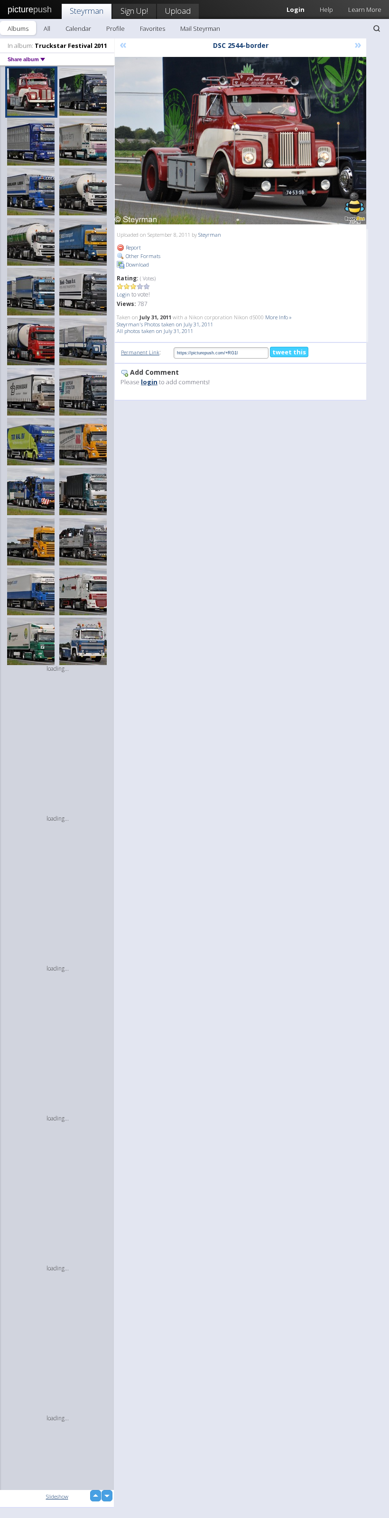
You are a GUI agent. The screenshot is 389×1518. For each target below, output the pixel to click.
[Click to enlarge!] (240, 140)
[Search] (376, 28)
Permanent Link (140, 352)
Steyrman (86, 10)
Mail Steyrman (200, 28)
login (149, 382)
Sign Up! (134, 10)
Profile (115, 28)
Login (123, 294)
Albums (18, 28)
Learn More (364, 9)
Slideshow (57, 1496)
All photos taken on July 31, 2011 (155, 330)
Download (136, 264)
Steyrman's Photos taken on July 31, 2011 (165, 324)
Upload (178, 10)
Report (132, 247)
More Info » (278, 317)
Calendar (78, 28)
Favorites (152, 28)
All (47, 28)
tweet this (289, 352)
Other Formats (142, 255)
